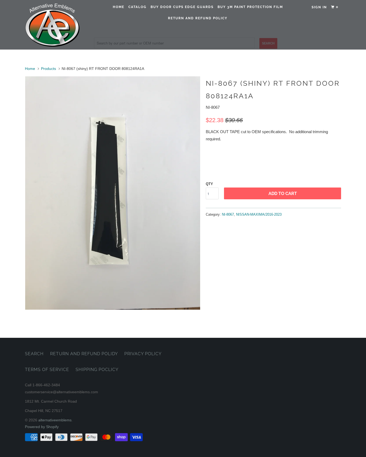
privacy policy (143, 353)
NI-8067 (228, 214)
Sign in (319, 7)
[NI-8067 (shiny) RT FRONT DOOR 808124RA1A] (112, 193)
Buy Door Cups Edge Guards (182, 7)
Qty (209, 184)
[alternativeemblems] (52, 24)
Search (34, 353)
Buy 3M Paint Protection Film (250, 7)
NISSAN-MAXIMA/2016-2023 (259, 214)
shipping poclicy (97, 369)
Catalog (137, 7)
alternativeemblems (55, 420)
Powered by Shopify (42, 427)
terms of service (47, 369)
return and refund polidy (84, 353)
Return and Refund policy (197, 18)
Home (118, 7)
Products (48, 68)
